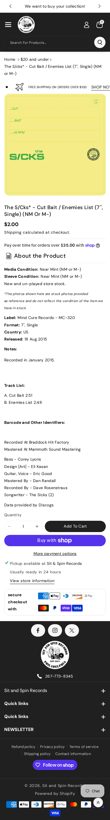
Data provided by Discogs (29, 504)
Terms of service (83, 746)
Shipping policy (37, 753)
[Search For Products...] (99, 42)
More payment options (55, 553)
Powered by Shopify (55, 793)
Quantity (12, 514)
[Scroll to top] (98, 802)
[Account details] (86, 25)
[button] (8, 24)
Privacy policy (52, 746)
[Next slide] (99, 6)
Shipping (13, 232)
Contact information (73, 753)
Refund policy (23, 746)
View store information (32, 580)
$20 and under (35, 59)
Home (9, 59)
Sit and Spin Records (25, 690)
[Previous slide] (10, 6)
